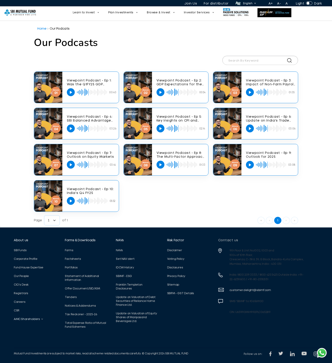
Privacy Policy (176, 276)
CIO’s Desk (21, 285)
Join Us (190, 3)
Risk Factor (175, 240)
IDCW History (125, 267)
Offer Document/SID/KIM (82, 288)
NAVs (120, 240)
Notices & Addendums (80, 306)
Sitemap (173, 285)
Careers (19, 302)
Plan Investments (120, 12)
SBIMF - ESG (124, 276)
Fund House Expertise (28, 267)
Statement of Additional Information (82, 278)
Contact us (228, 240)
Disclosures (175, 267)
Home (41, 28)
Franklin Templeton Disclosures (129, 286)
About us (21, 240)
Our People (21, 276)
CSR (16, 310)
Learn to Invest (84, 12)
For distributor (216, 3)
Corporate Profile (25, 259)
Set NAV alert (125, 259)
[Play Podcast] (71, 92)
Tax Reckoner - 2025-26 (81, 314)
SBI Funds (20, 250)
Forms (69, 250)
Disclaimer (174, 250)
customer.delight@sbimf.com (250, 290)
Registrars (21, 293)
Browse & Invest (158, 12)
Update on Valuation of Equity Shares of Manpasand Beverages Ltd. (136, 317)
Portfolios (71, 267)
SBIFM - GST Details (180, 293)
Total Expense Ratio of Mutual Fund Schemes (85, 325)
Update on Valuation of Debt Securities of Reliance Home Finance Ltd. (135, 301)
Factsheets (73, 259)
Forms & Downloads (80, 240)
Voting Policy (176, 259)
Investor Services (197, 12)
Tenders (71, 297)
